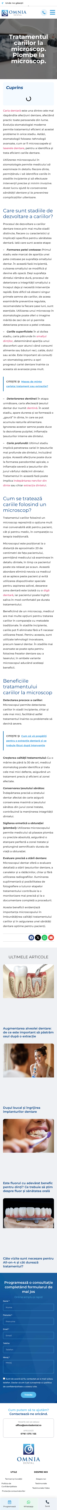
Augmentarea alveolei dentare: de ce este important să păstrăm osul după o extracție (28, 1032)
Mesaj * (6, 1357)
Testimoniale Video (41, 1488)
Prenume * (7, 1315)
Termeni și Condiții (13, 1479)
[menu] (44, 12)
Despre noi (41, 1479)
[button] (31, 937)
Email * (6, 1329)
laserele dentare (13, 148)
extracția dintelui (35, 485)
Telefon (6, 1343)
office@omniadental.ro (28, 1425)
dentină (32, 408)
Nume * (6, 1301)
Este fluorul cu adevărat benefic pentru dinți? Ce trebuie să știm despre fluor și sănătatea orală (28, 1187)
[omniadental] (14, 13)
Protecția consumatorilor (13, 1491)
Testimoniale (41, 1483)
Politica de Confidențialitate (9, 1485)
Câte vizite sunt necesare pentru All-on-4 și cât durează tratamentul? (28, 1262)
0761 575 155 (28, 1433)
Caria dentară (12, 110)
